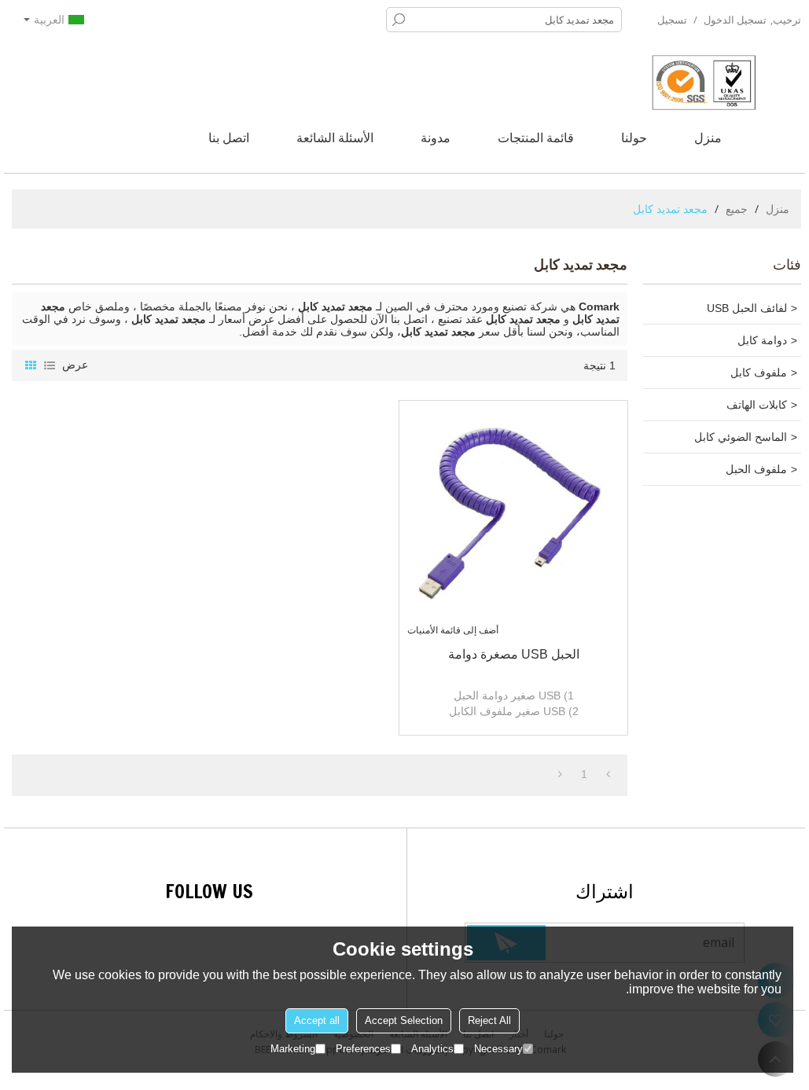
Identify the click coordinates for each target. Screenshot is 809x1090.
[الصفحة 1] (608, 774)
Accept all (317, 1020)
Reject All (489, 1020)
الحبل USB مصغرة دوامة (513, 654)
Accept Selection (404, 1020)
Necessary (498, 1049)
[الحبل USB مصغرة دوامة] (513, 515)
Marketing (292, 1049)
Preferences (363, 1049)
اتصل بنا (228, 137)
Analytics (432, 1049)
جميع (737, 208)
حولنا (634, 137)
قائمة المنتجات (536, 137)
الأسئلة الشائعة (334, 137)
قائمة (49, 365)
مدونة (435, 137)
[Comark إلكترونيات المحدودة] (726, 82)
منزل (708, 137)
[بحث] (398, 19)
